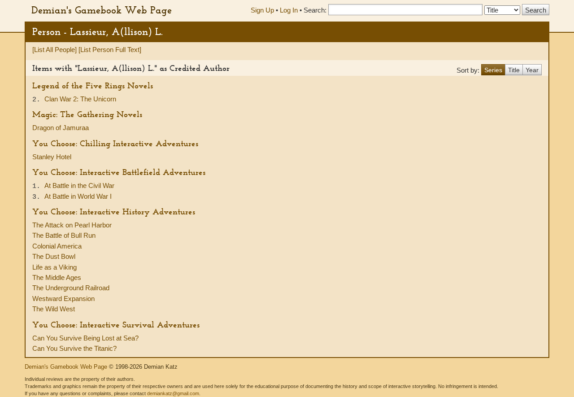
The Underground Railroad (70, 288)
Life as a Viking (54, 267)
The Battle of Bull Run (64, 235)
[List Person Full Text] (109, 49)
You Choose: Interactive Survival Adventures (116, 324)
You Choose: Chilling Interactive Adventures (115, 143)
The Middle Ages (56, 277)
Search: (315, 10)
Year (532, 70)
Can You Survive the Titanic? (74, 348)
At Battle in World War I (78, 196)
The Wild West (53, 309)
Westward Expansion (63, 298)
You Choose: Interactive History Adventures (113, 211)
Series (493, 70)
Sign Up (262, 10)
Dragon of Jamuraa (60, 127)
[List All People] (54, 49)
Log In (289, 10)
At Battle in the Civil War (79, 185)
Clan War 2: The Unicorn (80, 99)
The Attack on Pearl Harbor (72, 225)
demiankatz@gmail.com (173, 393)
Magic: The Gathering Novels (87, 114)
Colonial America (57, 246)
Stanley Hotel (51, 157)
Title (514, 70)
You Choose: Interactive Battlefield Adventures (118, 172)
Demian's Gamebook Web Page (101, 10)
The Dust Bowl (53, 256)
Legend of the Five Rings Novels (92, 85)
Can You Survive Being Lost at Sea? (85, 338)
